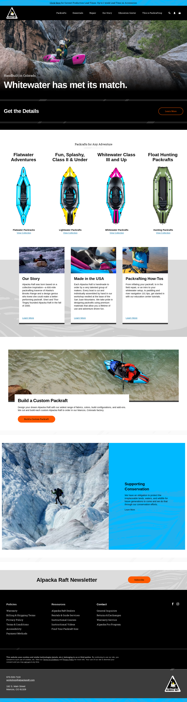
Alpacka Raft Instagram (177, 604)
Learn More (171, 111)
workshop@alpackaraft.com (20, 680)
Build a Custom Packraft (36, 419)
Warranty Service (107, 619)
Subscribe (139, 579)
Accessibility (13, 628)
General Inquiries (107, 610)
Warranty (11, 610)
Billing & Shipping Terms (20, 615)
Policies (11, 604)
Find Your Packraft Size (65, 628)
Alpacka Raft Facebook (172, 604)
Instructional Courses (64, 619)
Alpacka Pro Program (109, 624)
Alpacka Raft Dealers (63, 610)
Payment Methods (16, 633)
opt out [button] (27, 662)
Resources (58, 604)
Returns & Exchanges (109, 615)
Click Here (55, 3)
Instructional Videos (63, 624)
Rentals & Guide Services (66, 615)
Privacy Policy (14, 619)
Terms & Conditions (17, 624)
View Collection (24, 233)
